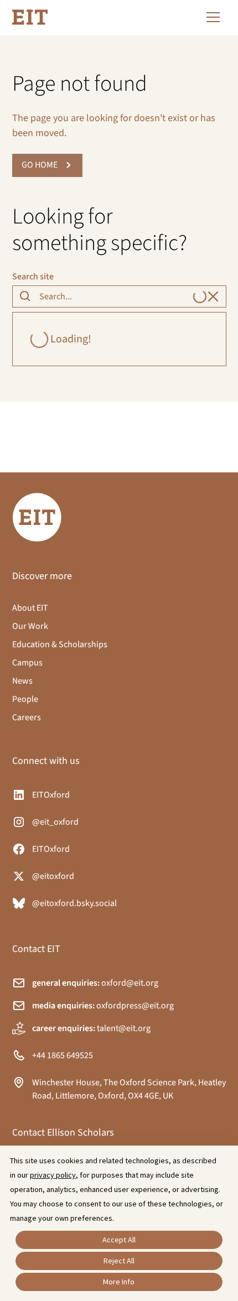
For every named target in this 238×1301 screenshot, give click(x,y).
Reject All (119, 1261)
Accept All (119, 1240)
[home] (30, 17)
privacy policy (53, 1175)
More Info (118, 1282)
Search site (33, 276)
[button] (210, 17)
